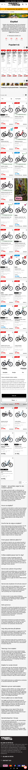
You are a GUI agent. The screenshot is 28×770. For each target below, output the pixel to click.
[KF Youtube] (17, 768)
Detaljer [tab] (14, 372)
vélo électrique (14, 729)
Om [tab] (23, 372)
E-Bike (24, 729)
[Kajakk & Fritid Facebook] (10, 768)
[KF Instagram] (14, 768)
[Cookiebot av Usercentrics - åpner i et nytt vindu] (20, 369)
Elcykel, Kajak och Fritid (11, 721)
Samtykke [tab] (5, 372)
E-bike (5, 729)
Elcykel (20, 725)
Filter (2, 98)
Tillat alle (14, 395)
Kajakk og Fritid (5, 11)
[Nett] (26, 95)
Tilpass (13, 400)
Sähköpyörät (8, 728)
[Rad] (23, 95)
